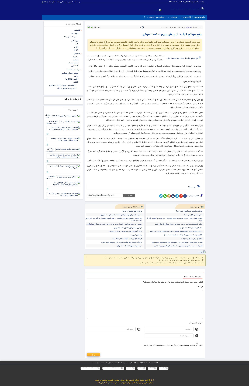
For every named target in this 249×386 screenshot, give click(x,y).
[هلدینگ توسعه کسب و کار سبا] (113, 368)
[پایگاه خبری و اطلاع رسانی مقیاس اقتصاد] (187, 8)
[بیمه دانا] (141, 368)
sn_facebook (185, 196)
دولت (76, 76)
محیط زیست (73, 62)
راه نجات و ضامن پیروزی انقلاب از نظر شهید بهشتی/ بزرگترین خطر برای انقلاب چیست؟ (114, 219)
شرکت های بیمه (70, 36)
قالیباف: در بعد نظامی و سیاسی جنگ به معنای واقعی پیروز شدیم (178, 246)
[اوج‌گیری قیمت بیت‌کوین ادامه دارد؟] (66, 115)
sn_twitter (161, 196)
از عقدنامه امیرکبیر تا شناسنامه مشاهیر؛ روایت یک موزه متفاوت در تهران (175, 231)
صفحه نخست (200, 17)
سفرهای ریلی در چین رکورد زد (191, 239)
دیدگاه (200, 286)
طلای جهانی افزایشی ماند (193, 215)
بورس (76, 46)
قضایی (75, 59)
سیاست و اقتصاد (156, 17)
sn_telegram (177, 196)
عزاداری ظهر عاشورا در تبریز (132, 211)
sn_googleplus (181, 196)
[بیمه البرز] (152, 368)
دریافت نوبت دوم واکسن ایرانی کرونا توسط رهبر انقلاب (121, 242)
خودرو (76, 49)
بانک (76, 43)
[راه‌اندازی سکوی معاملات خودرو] (68, 149)
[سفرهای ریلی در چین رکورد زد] (68, 176)
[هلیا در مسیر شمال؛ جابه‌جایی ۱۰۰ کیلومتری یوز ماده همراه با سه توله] (63, 183)
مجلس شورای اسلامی (70, 73)
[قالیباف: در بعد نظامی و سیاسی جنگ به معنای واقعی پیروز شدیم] (63, 194)
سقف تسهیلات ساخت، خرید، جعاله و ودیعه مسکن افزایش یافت (178, 224)
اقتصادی (187, 17)
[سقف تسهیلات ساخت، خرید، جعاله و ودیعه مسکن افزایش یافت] (63, 139)
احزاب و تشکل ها (71, 79)
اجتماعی (174, 17)
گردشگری (74, 65)
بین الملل (74, 40)
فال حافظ (52, 2)
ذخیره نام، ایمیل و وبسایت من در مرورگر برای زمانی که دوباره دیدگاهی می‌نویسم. (173, 345)
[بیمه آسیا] (163, 368)
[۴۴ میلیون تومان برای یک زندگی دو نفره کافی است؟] (63, 166)
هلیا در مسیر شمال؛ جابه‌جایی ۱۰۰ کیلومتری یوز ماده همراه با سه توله (176, 242)
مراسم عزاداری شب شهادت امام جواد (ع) (127, 239)
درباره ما (77, 2)
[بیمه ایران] (130, 368)
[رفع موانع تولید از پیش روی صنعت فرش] (183, 58)
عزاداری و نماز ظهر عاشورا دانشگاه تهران (127, 228)
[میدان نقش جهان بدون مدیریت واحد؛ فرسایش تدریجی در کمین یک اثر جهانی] (63, 128)
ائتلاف (75, 82)
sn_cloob (169, 196)
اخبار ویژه (189, 27)
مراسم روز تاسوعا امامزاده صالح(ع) (129, 246)
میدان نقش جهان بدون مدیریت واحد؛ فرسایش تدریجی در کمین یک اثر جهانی (174, 219)
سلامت (75, 56)
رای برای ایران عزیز (135, 235)
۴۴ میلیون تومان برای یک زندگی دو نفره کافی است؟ (183, 235)
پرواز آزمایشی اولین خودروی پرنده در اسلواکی (125, 231)
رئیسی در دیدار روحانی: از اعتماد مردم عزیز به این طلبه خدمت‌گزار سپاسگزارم (114, 224)
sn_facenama (173, 196)
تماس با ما (69, 2)
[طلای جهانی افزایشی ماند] (70, 121)
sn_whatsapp (165, 196)
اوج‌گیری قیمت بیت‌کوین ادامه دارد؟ (189, 211)
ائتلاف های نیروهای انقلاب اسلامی (62, 85)
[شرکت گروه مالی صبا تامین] (90, 368)
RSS (45, 2)
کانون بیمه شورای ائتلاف (66, 88)
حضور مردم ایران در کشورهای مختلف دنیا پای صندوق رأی (121, 215)
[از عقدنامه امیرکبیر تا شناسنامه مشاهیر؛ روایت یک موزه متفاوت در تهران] (63, 155)
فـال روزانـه (60, 2)
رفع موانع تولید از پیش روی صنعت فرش (172, 34)
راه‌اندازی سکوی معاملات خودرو (191, 228)
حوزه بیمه (74, 33)
